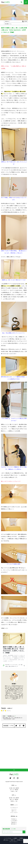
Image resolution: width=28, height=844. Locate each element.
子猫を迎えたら (14, 822)
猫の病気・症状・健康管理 (14, 797)
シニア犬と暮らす (14, 820)
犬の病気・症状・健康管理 (14, 788)
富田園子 (25, 21)
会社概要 (15, 838)
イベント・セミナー (14, 812)
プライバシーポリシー (13, 841)
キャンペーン (14, 809)
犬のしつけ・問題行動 (14, 789)
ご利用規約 (21, 838)
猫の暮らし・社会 (14, 801)
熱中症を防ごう (14, 823)
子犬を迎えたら (14, 819)
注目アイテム (14, 810)
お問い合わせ (5, 840)
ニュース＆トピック (14, 807)
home (4, 716)
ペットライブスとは (7, 838)
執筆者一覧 (13, 840)
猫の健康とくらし (8, 23)
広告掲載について (20, 840)
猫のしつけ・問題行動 (14, 799)
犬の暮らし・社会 (14, 791)
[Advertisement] (14, 746)
